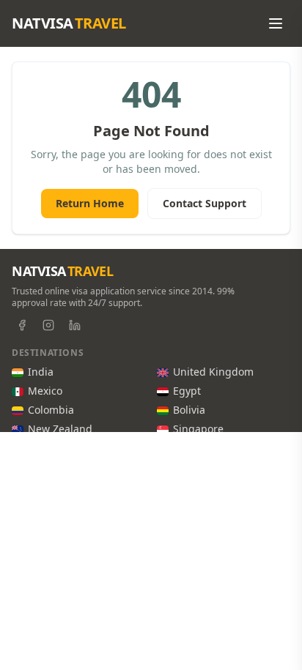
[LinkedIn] (75, 325)
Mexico (45, 391)
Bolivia (189, 410)
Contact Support (204, 203)
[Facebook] (22, 325)
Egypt (187, 391)
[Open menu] (275, 23)
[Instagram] (48, 325)
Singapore (198, 429)
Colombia (51, 410)
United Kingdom (213, 372)
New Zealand (60, 429)
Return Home (90, 203)
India (41, 372)
